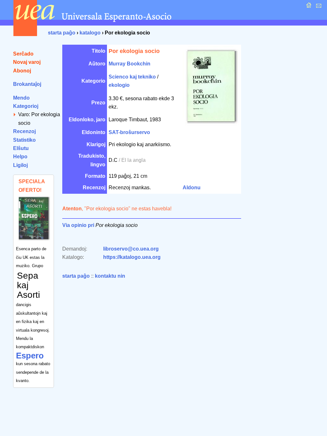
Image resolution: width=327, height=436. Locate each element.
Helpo (20, 156)
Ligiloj (20, 165)
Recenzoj (24, 131)
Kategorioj (25, 106)
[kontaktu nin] (318, 7)
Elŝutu (21, 148)
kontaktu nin (110, 276)
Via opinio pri (78, 225)
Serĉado (23, 53)
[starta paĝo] (308, 7)
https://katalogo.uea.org (132, 257)
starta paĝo (61, 32)
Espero (30, 355)
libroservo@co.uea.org (131, 249)
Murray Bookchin (129, 63)
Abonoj (22, 70)
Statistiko (24, 140)
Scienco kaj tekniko (132, 76)
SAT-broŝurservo (129, 132)
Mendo (21, 98)
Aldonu (192, 187)
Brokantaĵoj (27, 84)
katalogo (90, 32)
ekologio (119, 85)
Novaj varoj (27, 62)
